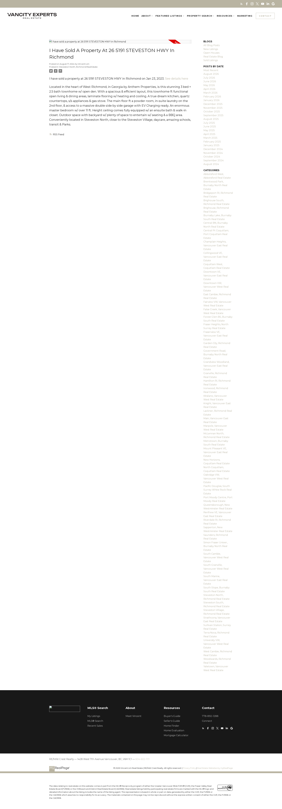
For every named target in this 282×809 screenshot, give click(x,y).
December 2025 (213, 104)
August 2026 (211, 74)
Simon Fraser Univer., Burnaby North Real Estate (215, 546)
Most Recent (210, 70)
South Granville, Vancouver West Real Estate (216, 569)
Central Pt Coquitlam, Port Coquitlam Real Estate (216, 234)
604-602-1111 (142, 759)
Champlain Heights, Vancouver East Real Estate (215, 245)
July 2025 (209, 122)
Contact (265, 16)
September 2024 (213, 160)
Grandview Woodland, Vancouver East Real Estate (216, 366)
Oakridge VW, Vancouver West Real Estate (216, 478)
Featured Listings (169, 16)
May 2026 (209, 85)
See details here (176, 78)
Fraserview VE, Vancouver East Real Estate (215, 336)
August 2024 (211, 164)
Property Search (199, 16)
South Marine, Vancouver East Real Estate (215, 580)
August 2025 (211, 119)
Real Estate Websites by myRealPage (215, 768)
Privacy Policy (189, 768)
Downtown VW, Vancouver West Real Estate (216, 287)
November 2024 (213, 153)
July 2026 (209, 77)
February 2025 (212, 141)
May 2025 (209, 130)
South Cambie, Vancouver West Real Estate (216, 557)
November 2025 (213, 107)
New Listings (210, 49)
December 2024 (213, 149)
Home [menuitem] (135, 16)
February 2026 (212, 96)
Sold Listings (210, 60)
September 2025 (213, 115)
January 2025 (211, 145)
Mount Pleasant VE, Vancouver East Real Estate (215, 452)
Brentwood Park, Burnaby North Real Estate (215, 185)
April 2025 (209, 134)
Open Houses (211, 52)
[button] (241, 3)
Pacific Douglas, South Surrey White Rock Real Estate (217, 490)
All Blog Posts (211, 45)
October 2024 (211, 156)
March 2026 (210, 92)
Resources (225, 16)
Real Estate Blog (213, 56)
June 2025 (209, 126)
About (146, 16)
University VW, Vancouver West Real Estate (216, 644)
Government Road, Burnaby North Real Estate (215, 354)
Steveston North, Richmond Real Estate (78, 67)
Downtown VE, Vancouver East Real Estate (215, 275)
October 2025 (211, 111)
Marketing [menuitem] (244, 16)
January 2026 (211, 100)
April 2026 (209, 89)
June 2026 (209, 81)
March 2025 (210, 137)
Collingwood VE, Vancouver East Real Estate (215, 257)
